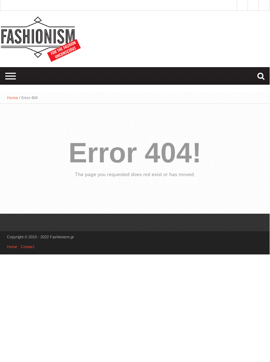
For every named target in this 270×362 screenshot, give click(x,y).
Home (12, 97)
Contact (27, 247)
